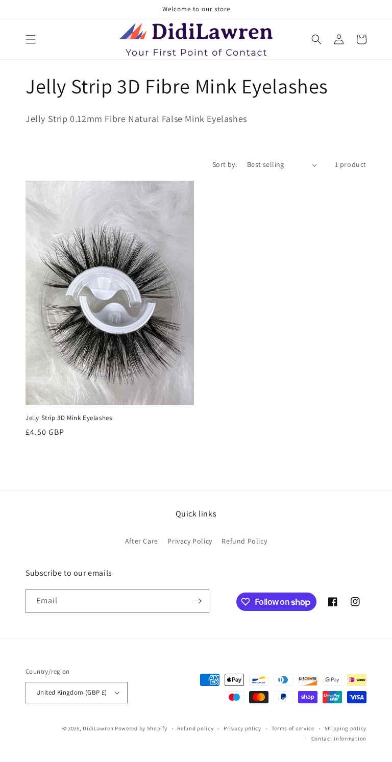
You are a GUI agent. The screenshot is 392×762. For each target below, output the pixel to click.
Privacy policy (242, 728)
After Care (141, 541)
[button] (30, 39)
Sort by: (224, 164)
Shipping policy (346, 728)
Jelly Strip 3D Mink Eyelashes (69, 418)
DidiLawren (98, 728)
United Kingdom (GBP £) (71, 692)
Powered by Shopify (141, 728)
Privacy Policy (189, 541)
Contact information (338, 738)
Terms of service (293, 728)
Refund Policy (244, 541)
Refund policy (195, 728)
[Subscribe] (197, 601)
